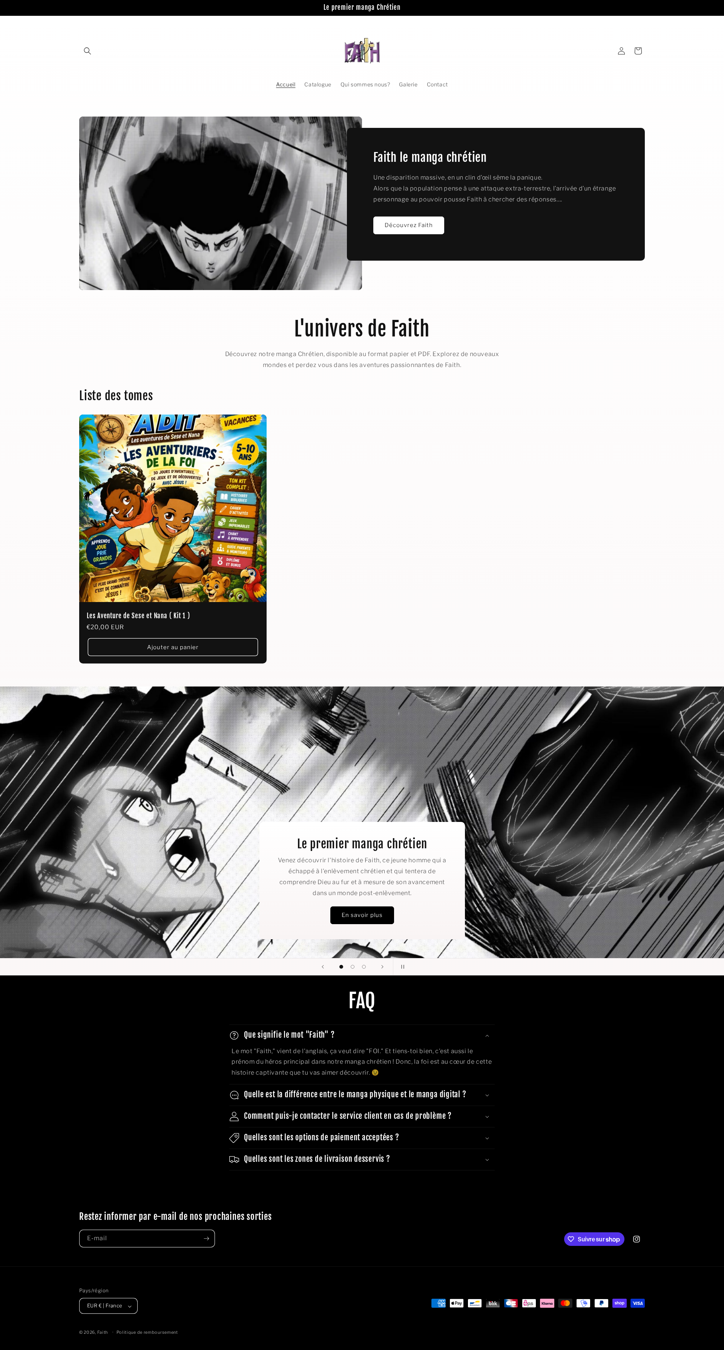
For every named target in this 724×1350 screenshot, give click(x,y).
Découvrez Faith (409, 225)
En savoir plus (362, 915)
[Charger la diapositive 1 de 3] (341, 966)
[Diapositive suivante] (382, 966)
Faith (102, 1332)
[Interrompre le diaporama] (401, 966)
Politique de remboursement (147, 1332)
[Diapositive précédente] (322, 966)
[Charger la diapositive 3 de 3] (364, 966)
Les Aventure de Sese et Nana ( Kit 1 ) (138, 616)
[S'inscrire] (206, 1238)
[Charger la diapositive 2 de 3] (352, 966)
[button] (87, 51)
